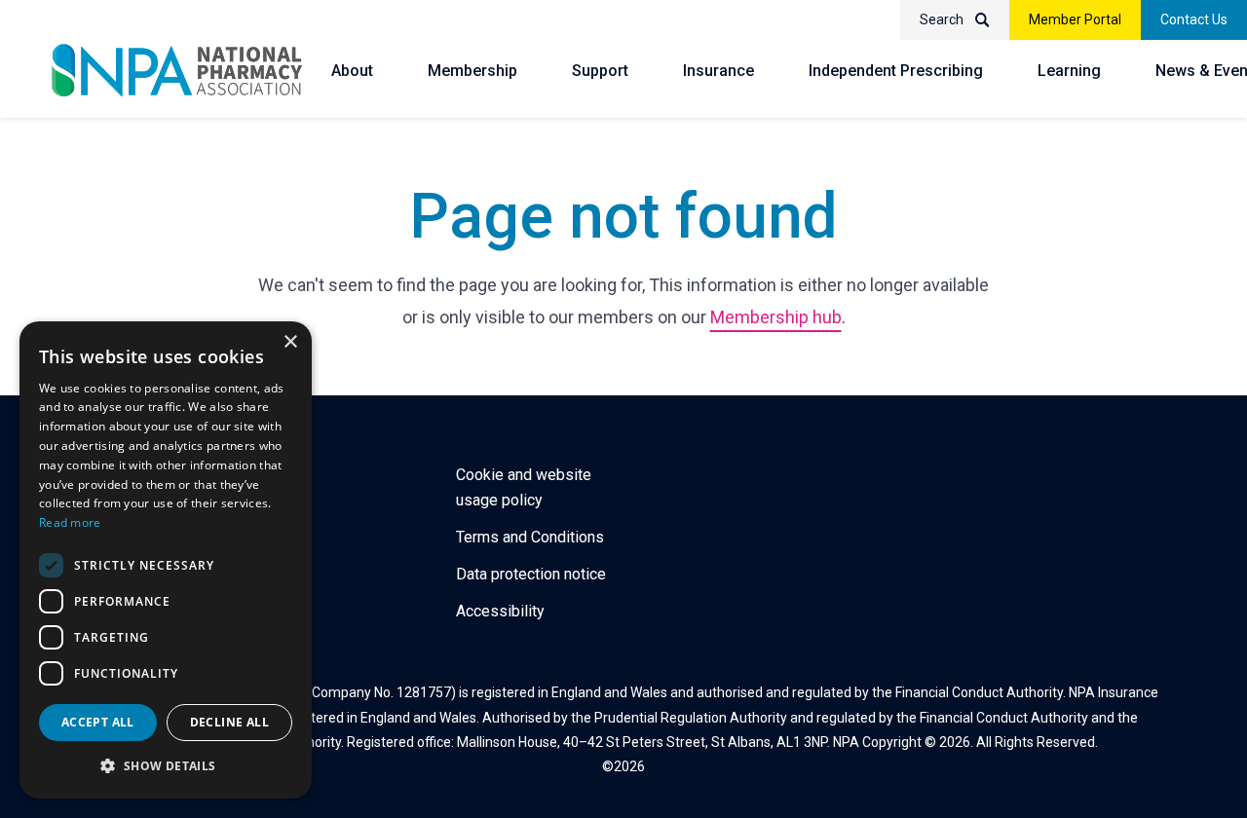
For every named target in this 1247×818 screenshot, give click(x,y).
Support (600, 70)
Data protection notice (531, 574)
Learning (1069, 70)
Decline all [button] (229, 722)
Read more (70, 522)
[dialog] (165, 560)
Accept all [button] (97, 722)
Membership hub (776, 317)
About (352, 70)
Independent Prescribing (896, 70)
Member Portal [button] (1075, 19)
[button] (165, 766)
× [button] (290, 342)
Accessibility (500, 611)
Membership (472, 70)
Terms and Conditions (530, 537)
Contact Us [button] (1194, 19)
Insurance (718, 70)
